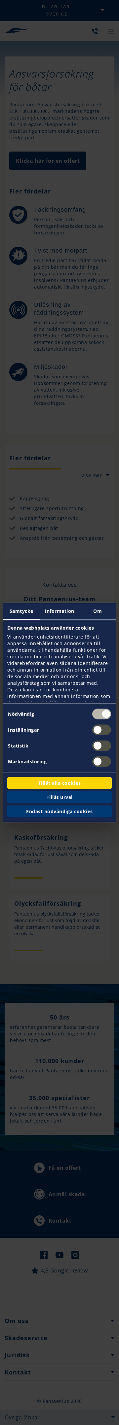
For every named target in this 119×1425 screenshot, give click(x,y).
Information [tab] (59, 611)
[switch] (101, 730)
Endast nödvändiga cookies (59, 811)
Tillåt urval (60, 797)
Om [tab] (97, 611)
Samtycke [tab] (21, 611)
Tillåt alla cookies (59, 783)
